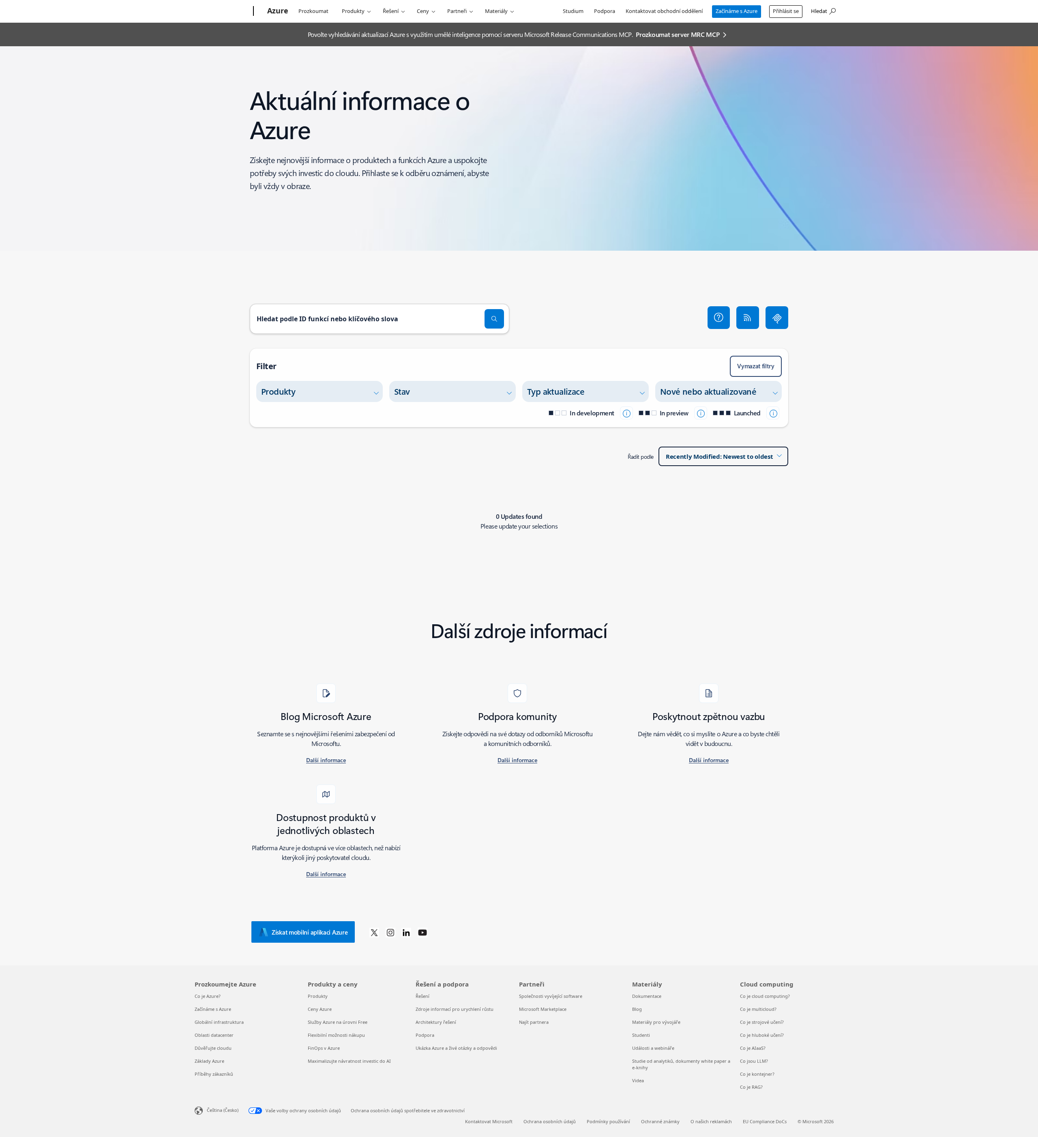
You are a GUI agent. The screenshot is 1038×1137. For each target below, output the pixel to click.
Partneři (457, 11)
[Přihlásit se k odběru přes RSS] (747, 317)
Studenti (641, 1035)
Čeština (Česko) (222, 1110)
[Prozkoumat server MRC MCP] (777, 317)
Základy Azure (209, 1061)
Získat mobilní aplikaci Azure (309, 932)
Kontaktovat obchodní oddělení (664, 11)
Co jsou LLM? (754, 1061)
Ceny (423, 11)
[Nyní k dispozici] (773, 413)
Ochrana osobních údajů (549, 1121)
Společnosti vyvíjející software (550, 996)
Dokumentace (646, 996)
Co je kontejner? (757, 1074)
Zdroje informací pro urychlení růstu (454, 1009)
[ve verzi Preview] (701, 413)
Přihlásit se (786, 11)
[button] (719, 317)
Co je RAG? (751, 1087)
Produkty (353, 11)
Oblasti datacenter (214, 1035)
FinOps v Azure (324, 1048)
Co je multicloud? (758, 1009)
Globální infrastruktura (219, 1022)
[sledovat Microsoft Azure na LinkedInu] (406, 932)
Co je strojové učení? (762, 1022)
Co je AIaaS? (753, 1048)
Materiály (496, 11)
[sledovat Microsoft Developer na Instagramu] (390, 932)
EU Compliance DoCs (765, 1121)
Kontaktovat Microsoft (489, 1121)
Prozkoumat (313, 11)
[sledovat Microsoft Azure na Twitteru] (374, 932)
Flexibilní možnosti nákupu (336, 1035)
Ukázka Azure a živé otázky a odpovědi (456, 1048)
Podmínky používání (608, 1121)
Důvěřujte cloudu (213, 1048)
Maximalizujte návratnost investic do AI (349, 1061)
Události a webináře (653, 1048)
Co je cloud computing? (765, 996)
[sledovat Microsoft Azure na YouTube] (422, 932)
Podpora (604, 11)
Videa (638, 1080)
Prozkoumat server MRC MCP (677, 34)
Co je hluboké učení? (762, 1035)
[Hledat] (494, 319)
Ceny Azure (320, 1009)
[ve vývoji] (626, 413)
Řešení (391, 11)
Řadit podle (641, 456)
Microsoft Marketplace (542, 1009)
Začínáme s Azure (736, 11)
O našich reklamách (711, 1121)
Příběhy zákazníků (214, 1074)
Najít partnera (534, 1022)
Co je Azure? (208, 996)
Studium (573, 11)
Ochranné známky (660, 1121)
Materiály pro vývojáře (656, 1022)
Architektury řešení (436, 1022)
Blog (637, 1009)
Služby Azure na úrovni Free (337, 1022)
